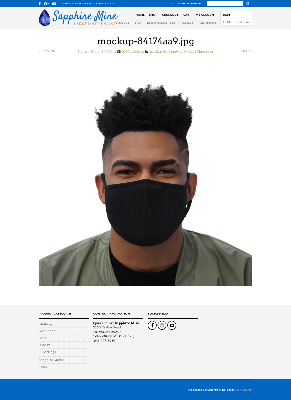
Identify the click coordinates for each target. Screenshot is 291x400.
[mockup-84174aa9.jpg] (145, 179)
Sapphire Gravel (51, 360)
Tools (43, 367)
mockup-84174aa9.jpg (165, 51)
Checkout (170, 14)
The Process (207, 22)
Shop (153, 14)
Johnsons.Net (243, 389)
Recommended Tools (161, 22)
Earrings (49, 352)
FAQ (138, 22)
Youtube (171, 325)
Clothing (45, 324)
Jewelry (44, 345)
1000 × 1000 (130, 51)
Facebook (152, 325)
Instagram (162, 325)
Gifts (42, 338)
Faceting (187, 22)
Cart (187, 14)
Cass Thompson (201, 51)
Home (140, 14)
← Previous (47, 51)
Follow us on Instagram (186, 3)
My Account (206, 14)
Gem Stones (48, 331)
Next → (247, 51)
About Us (122, 22)
